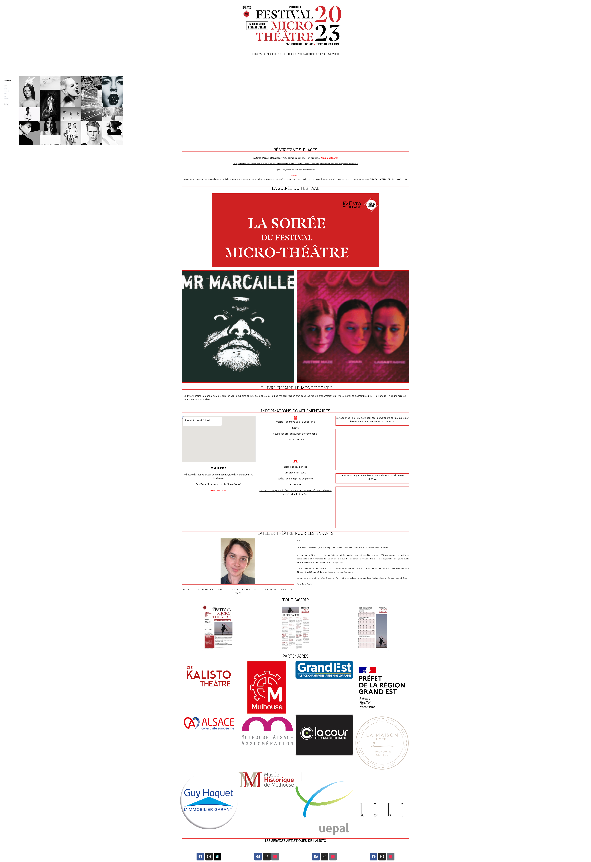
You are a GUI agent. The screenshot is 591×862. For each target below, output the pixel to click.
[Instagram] (209, 856)
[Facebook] (200, 856)
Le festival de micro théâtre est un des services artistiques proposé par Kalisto (295, 53)
